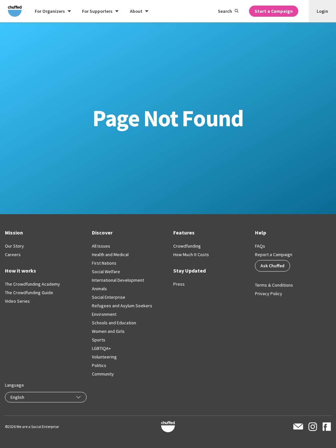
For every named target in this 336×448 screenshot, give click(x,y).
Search (225, 11)
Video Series (17, 301)
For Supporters (97, 11)
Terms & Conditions (274, 285)
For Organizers (50, 11)
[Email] (298, 426)
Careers (13, 254)
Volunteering (104, 357)
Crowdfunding (187, 246)
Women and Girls (108, 331)
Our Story (14, 246)
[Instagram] (312, 426)
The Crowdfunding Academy (32, 284)
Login (322, 11)
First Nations (104, 263)
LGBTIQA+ (101, 348)
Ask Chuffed (272, 266)
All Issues (101, 246)
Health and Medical (110, 254)
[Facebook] (326, 426)
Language (14, 385)
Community (103, 374)
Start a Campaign (274, 11)
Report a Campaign (273, 254)
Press (179, 284)
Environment (104, 314)
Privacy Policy (268, 293)
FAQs (260, 246)
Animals (99, 289)
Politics (99, 365)
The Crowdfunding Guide (29, 292)
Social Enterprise (108, 297)
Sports (98, 340)
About (136, 11)
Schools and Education (114, 323)
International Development (118, 280)
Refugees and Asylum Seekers (122, 306)
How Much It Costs (191, 254)
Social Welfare (106, 272)
